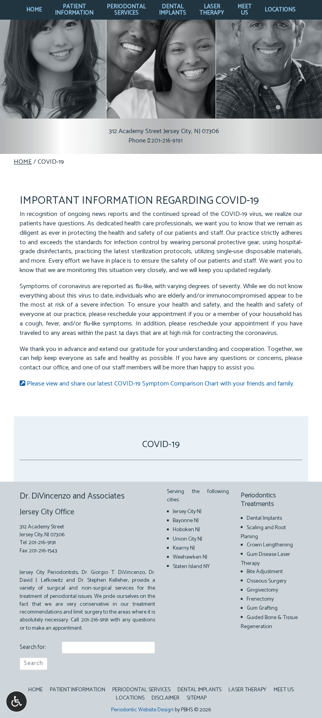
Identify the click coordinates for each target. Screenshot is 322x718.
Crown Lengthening (270, 545)
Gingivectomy (262, 590)
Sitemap (197, 698)
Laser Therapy (248, 689)
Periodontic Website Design (142, 709)
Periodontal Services (141, 689)
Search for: (33, 647)
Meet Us (284, 689)
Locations (280, 10)
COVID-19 (161, 444)
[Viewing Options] (16, 701)
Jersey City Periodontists (49, 572)
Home (34, 10)
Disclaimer (165, 698)
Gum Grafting (262, 608)
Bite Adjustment (265, 571)
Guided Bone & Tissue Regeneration (269, 622)
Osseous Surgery (266, 581)
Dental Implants (264, 518)
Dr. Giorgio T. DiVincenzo (113, 572)
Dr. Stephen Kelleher (103, 580)
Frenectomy (260, 599)
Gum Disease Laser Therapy (265, 559)
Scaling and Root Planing (263, 532)
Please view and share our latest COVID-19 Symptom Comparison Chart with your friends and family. (160, 383)
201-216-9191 (167, 141)
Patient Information (77, 689)
